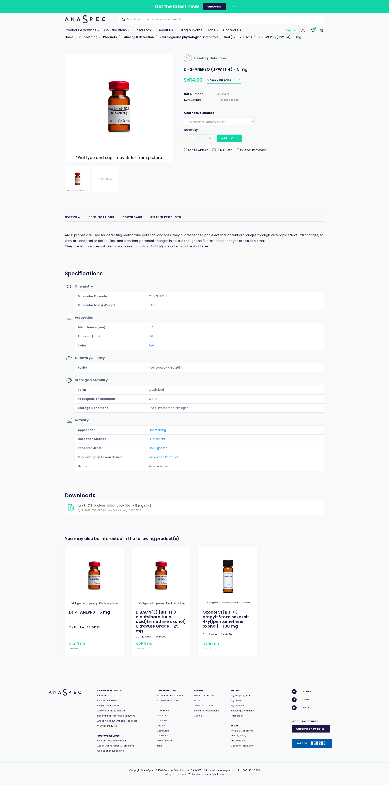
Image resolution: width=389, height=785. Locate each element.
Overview (72, 217)
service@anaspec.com (222, 770)
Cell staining (157, 430)
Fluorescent (157, 439)
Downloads (132, 217)
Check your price (219, 80)
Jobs (211, 30)
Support (291, 30)
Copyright (134, 770)
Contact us (232, 30)
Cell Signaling (158, 448)
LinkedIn (306, 691)
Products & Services (81, 30)
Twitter (305, 707)
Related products (165, 217)
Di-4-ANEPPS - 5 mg (89, 612)
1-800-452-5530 (250, 770)
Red (151, 345)
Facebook (307, 699)
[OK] (122, 19)
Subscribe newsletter (311, 729)
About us (166, 30)
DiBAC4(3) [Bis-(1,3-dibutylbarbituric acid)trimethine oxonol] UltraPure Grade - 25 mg (161, 621)
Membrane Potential (163, 457)
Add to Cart (229, 138)
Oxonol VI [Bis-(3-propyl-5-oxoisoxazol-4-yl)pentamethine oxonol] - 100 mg (226, 619)
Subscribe (214, 7)
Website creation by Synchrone (206, 774)
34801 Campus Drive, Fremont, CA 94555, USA (181, 770)
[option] (94, 601)
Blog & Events (191, 30)
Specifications (101, 217)
